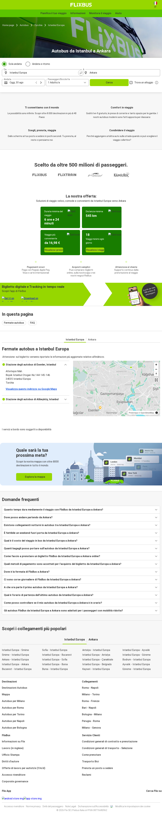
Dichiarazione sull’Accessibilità (93, 806)
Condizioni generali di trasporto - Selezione (107, 748)
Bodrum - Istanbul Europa (136, 659)
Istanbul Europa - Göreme (136, 654)
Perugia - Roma (91, 721)
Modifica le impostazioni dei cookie (132, 806)
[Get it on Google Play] (13, 799)
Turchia (38, 25)
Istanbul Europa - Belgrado (97, 664)
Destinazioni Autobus (14, 687)
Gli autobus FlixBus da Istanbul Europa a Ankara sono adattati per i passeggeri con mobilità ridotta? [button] (63, 610)
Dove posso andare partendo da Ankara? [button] (28, 517)
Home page (8, 25)
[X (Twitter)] (150, 798)
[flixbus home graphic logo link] (81, 5)
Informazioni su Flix (13, 741)
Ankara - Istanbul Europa (15, 659)
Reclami (86, 774)
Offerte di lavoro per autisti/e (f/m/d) (23, 768)
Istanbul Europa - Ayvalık (136, 650)
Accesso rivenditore (13, 774)
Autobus (24, 25)
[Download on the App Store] (33, 799)
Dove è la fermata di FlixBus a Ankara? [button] (27, 571)
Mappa (6, 694)
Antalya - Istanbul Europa (96, 650)
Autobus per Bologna (14, 727)
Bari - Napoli (89, 707)
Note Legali (70, 806)
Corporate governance (15, 781)
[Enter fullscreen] (156, 380)
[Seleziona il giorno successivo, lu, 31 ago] (41, 82)
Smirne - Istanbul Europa (15, 654)
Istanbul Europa (56, 25)
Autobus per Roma (13, 707)
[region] (116, 388)
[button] (35, 364)
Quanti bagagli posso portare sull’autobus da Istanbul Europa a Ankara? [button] (47, 548)
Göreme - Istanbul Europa (136, 669)
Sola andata (15, 63)
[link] (81, 464)
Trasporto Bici (90, 761)
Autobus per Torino (13, 714)
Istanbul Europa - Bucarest (57, 654)
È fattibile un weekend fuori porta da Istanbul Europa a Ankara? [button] (41, 532)
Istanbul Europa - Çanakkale (97, 659)
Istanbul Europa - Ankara (15, 664)
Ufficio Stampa (10, 754)
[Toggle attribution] (157, 413)
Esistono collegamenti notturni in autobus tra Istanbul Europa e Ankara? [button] (47, 525)
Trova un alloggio (143, 82)
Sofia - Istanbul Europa (54, 650)
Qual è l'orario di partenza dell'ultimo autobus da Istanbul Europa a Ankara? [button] (48, 595)
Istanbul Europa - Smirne (15, 650)
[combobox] (44, 73)
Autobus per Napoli (13, 721)
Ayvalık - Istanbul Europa (136, 664)
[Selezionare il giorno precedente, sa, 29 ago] (36, 82)
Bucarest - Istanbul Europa (16, 669)
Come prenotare (91, 754)
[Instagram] (147, 798)
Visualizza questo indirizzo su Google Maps (31, 389)
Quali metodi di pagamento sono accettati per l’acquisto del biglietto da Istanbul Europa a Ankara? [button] (62, 563)
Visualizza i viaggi (95, 250)
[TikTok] (151, 798)
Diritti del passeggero (53, 806)
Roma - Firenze (90, 701)
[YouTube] (148, 798)
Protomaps (133, 412)
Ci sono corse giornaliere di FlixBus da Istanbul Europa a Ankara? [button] (42, 579)
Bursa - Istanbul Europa (55, 669)
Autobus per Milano (13, 701)
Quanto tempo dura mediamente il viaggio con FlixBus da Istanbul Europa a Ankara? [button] (53, 509)
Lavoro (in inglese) (13, 748)
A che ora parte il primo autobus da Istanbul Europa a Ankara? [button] (41, 587)
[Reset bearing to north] (156, 373)
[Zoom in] (156, 364)
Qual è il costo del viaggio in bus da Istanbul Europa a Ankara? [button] (40, 540)
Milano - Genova (91, 727)
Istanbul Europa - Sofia (54, 659)
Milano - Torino (91, 694)
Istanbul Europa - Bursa (55, 664)
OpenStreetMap (147, 412)
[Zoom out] (156, 369)
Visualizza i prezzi (53, 250)
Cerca (109, 82)
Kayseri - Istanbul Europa (96, 669)
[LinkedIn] (149, 798)
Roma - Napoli (90, 687)
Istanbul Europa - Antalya (96, 654)
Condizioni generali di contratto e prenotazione (109, 741)
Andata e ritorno (41, 63)
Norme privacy (33, 806)
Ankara (92, 339)
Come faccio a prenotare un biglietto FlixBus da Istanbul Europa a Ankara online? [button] (52, 556)
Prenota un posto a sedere (97, 768)
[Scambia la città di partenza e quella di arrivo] (81, 73)
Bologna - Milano (92, 714)
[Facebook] (146, 798)
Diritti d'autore (10, 761)
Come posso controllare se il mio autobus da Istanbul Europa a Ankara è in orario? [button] (53, 602)
